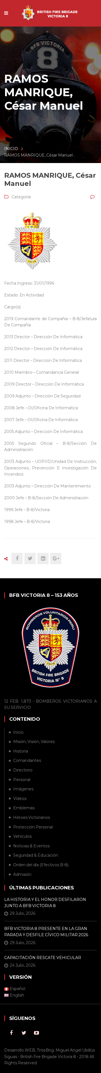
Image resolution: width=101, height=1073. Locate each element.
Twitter (23, 1033)
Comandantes (27, 760)
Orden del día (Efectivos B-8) (40, 864)
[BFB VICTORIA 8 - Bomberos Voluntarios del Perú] (50, 10)
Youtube (36, 1033)
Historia (20, 751)
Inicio (18, 732)
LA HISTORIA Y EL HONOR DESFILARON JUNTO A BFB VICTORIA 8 (45, 902)
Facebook (11, 1033)
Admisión (22, 874)
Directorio (23, 770)
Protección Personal (33, 827)
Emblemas (24, 807)
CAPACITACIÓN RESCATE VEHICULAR (42, 957)
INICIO (11, 148)
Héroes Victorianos (31, 817)
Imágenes (23, 788)
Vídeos (19, 798)
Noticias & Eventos (31, 845)
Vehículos (22, 836)
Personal (21, 779)
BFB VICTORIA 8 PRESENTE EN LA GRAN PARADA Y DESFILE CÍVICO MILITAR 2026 (46, 931)
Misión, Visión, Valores (34, 741)
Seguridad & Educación (35, 855)
